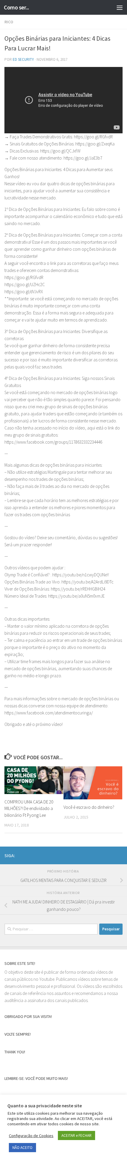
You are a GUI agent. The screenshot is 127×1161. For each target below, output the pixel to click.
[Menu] (119, 7)
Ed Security (23, 59)
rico (8, 21)
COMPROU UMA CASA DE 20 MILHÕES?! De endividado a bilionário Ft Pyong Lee (28, 808)
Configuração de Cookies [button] (31, 1135)
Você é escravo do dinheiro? (89, 807)
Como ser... (16, 7)
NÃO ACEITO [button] (22, 1147)
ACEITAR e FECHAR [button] (76, 1135)
